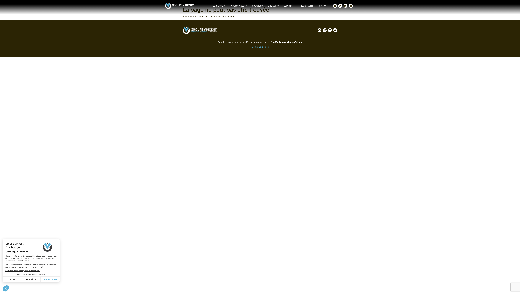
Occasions (257, 6)
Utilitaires (273, 6)
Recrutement (307, 6)
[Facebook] (335, 6)
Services (288, 6)
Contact (323, 6)
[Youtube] (351, 6)
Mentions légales (260, 46)
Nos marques (237, 6)
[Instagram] (340, 6)
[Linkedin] (345, 6)
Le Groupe (218, 6)
